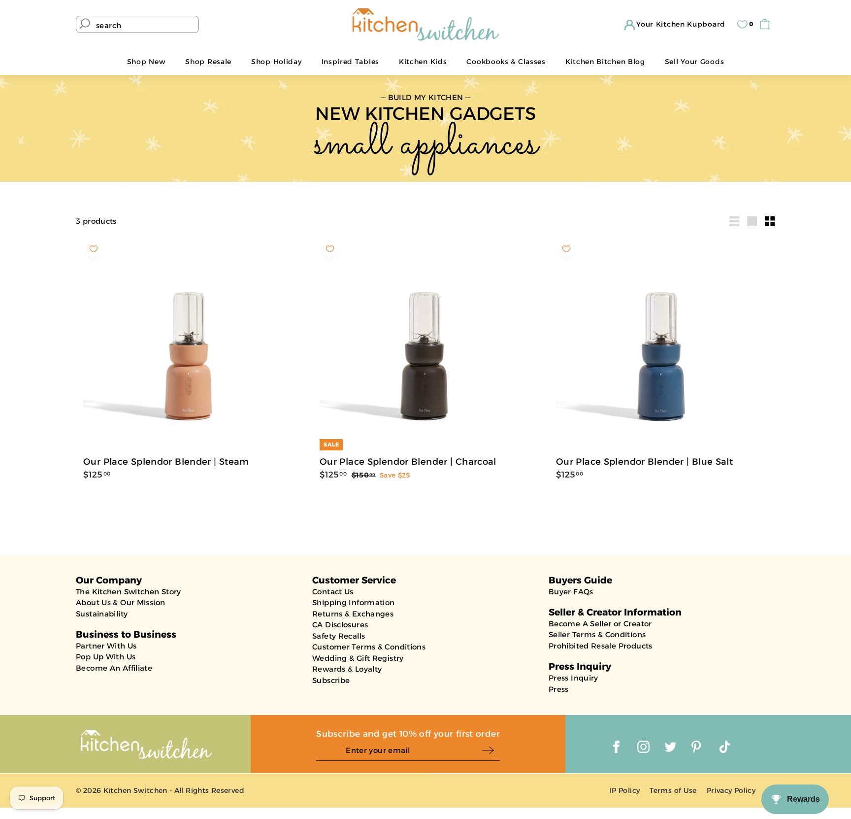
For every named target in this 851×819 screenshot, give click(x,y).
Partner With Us (106, 645)
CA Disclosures (340, 624)
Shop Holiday (276, 61)
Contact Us (333, 591)
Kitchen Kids (423, 61)
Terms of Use (673, 790)
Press (559, 689)
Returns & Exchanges (352, 613)
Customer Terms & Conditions (369, 646)
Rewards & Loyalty (347, 669)
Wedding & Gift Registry (358, 658)
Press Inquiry (573, 677)
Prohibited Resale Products (601, 645)
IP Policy (625, 790)
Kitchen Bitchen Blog (605, 61)
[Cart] (767, 24)
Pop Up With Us (105, 656)
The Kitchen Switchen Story (128, 591)
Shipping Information (353, 602)
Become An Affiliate (114, 668)
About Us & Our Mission (120, 602)
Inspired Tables (351, 61)
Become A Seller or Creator (600, 623)
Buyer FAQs (571, 591)
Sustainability (102, 613)
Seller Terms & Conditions (597, 634)
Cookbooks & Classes (505, 61)
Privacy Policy (731, 790)
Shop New (146, 61)
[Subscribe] (491, 750)
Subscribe (331, 680)
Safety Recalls (338, 636)
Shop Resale (208, 61)
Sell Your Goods (694, 61)
